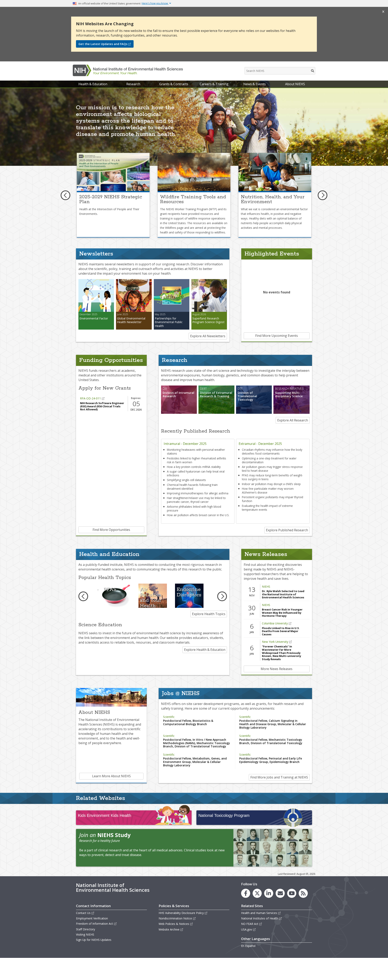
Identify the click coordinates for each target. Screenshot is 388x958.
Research (133, 84)
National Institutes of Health (259, 918)
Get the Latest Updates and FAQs (102, 44)
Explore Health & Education (204, 649)
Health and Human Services (259, 913)
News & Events (254, 84)
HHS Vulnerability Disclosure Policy (181, 913)
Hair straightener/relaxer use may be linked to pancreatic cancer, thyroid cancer (196, 500)
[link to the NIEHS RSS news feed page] (303, 893)
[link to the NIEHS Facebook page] (245, 893)
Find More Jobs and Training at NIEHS (279, 777)
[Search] (312, 70)
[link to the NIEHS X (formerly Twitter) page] (257, 893)
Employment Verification (92, 918)
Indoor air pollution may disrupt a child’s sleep (271, 484)
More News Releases (276, 669)
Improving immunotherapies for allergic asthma (197, 493)
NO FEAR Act (249, 924)
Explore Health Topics (208, 614)
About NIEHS (295, 84)
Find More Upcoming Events (276, 335)
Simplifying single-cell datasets (186, 480)
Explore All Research (292, 420)
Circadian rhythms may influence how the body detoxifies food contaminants (272, 451)
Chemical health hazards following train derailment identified (192, 487)
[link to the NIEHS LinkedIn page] (268, 893)
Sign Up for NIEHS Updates (93, 940)
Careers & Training (214, 84)
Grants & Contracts (173, 84)
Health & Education (92, 84)
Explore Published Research (287, 530)
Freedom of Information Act (94, 923)
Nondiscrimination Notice (175, 918)
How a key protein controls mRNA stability (194, 467)
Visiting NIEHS (85, 934)
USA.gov (246, 929)
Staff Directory (85, 929)
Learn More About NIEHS (111, 776)
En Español (248, 946)
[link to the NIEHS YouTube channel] (291, 893)
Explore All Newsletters (207, 336)
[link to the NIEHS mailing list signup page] (280, 893)
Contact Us (83, 913)
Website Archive (169, 929)
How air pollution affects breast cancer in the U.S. (198, 515)
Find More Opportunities (111, 529)
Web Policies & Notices (174, 924)
